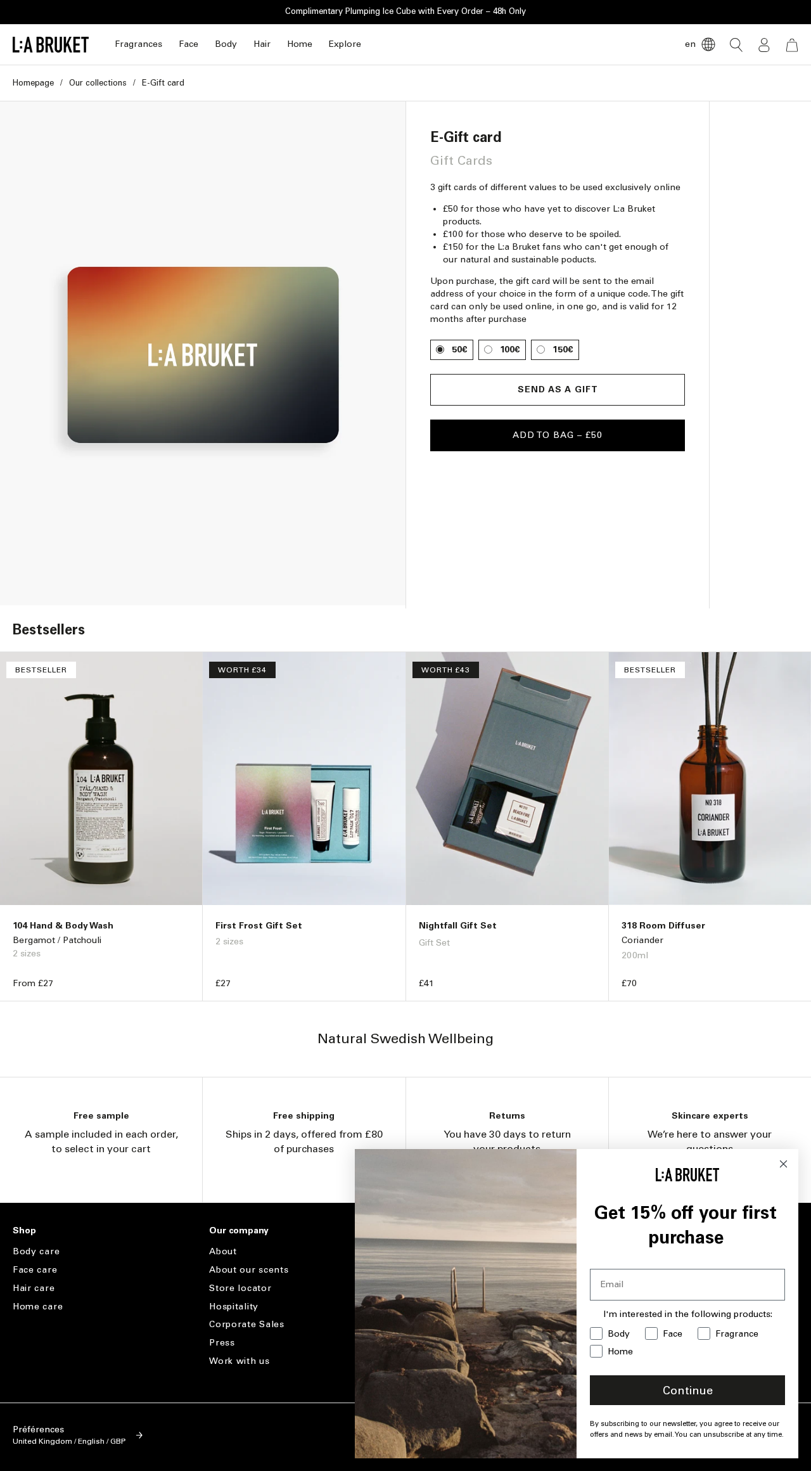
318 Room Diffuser (663, 925)
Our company (239, 1231)
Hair (262, 44)
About (223, 1252)
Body (226, 44)
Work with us (239, 1361)
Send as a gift (558, 389)
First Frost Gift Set (258, 925)
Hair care (33, 1288)
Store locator (240, 1288)
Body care (36, 1252)
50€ (460, 349)
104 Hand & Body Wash (63, 925)
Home (299, 44)
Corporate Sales (246, 1324)
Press (222, 1342)
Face (188, 44)
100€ (510, 349)
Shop (24, 1231)
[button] (138, 45)
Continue (688, 1390)
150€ (562, 349)
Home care (38, 1306)
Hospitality (234, 1306)
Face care (35, 1269)
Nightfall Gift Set (458, 925)
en (690, 44)
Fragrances (138, 44)
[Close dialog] (783, 1164)
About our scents (248, 1269)
